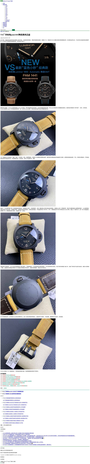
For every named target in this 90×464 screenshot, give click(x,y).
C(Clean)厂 (7, 20)
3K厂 (6, 13)
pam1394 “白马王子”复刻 (10, 376)
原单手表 (7, 21)
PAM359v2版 (7, 375)
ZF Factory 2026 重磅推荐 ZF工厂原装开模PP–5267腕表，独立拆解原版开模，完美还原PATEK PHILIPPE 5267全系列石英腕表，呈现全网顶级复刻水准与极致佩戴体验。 (39, 435)
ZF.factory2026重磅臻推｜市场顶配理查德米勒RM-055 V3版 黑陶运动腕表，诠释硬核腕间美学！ (23, 437)
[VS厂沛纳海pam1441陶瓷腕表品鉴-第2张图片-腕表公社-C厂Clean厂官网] (28, 155)
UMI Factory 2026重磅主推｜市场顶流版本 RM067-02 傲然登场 (16, 434)
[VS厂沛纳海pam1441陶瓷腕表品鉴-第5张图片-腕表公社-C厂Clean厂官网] (28, 314)
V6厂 (6, 9)
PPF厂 (6, 14)
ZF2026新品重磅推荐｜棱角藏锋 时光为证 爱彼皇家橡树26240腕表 (17, 440)
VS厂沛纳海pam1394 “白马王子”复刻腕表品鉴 (13, 391)
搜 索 (13, 29)
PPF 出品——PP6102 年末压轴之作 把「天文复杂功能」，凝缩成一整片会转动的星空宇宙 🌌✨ (23, 438)
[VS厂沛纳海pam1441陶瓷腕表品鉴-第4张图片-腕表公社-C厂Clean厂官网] (28, 264)
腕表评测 (5, 4)
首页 (4, 3)
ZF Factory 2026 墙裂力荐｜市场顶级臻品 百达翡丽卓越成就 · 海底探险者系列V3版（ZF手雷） (23, 442)
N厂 (6, 16)
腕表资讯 (5, 22)
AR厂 (6, 5)
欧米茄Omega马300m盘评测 (10, 384)
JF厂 (6, 7)
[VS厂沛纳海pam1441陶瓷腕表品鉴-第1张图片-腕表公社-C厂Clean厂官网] (28, 105)
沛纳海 (5, 388)
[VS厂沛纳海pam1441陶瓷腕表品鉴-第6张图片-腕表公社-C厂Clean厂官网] (28, 369)
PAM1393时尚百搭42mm (10, 378)
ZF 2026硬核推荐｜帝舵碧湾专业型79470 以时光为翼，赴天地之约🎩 (18, 443)
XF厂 (6, 11)
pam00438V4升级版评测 (10, 379)
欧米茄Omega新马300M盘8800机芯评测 (12, 382)
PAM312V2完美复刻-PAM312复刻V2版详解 (16, 381)
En (3, 27)
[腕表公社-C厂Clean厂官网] (6, 1)
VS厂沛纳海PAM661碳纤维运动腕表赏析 (12, 393)
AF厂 (6, 12)
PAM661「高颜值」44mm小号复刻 (13, 385)
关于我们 (5, 26)
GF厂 (6, 8)
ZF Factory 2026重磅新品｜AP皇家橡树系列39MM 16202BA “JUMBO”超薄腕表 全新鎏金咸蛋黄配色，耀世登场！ (27, 444)
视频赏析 (5, 25)
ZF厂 (6, 18)
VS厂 (6, 17)
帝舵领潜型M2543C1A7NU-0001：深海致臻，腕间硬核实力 (16, 439)
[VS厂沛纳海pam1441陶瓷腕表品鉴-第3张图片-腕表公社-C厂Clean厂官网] (28, 206)
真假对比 (5, 23)
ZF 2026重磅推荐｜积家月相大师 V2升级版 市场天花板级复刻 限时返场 (18, 433)
